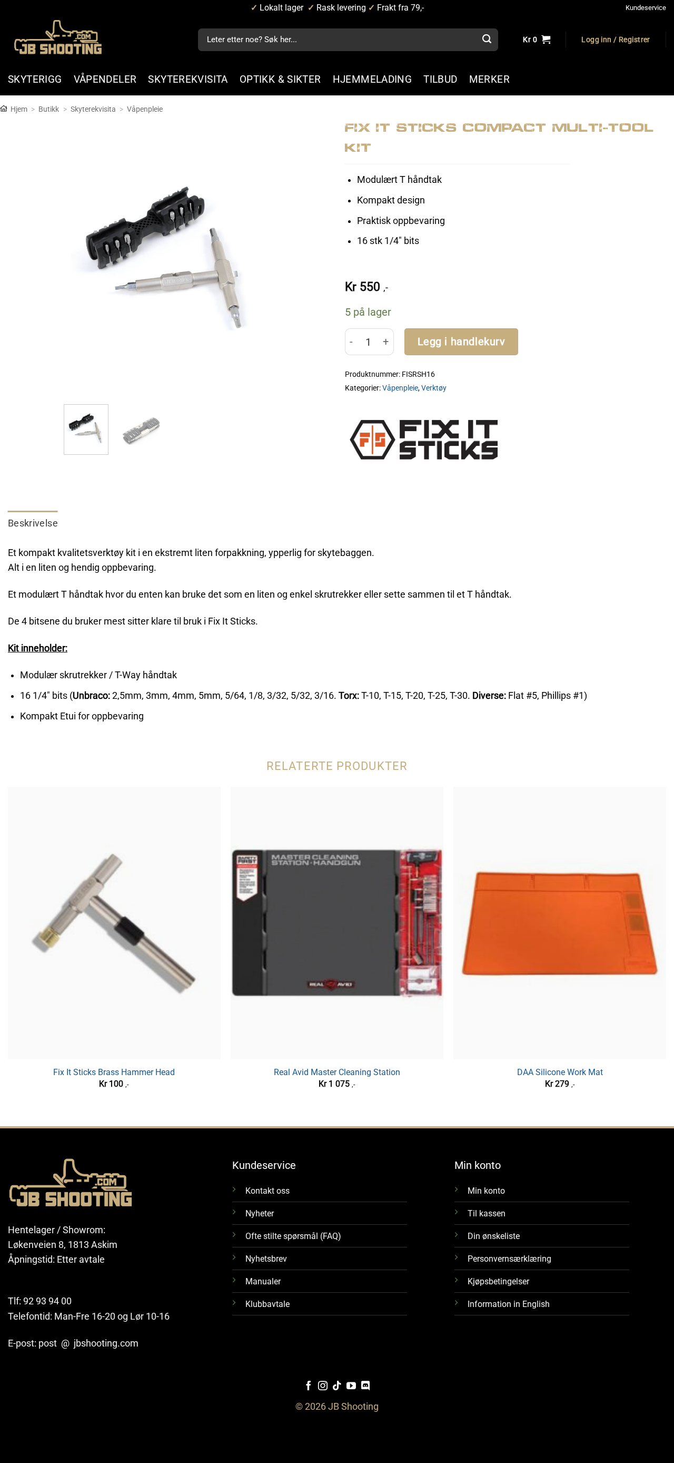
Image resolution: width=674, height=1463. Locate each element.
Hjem (19, 109)
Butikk (48, 109)
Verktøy (434, 388)
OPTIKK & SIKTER (280, 79)
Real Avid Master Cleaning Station (337, 1072)
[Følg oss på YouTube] (351, 1386)
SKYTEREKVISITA (187, 79)
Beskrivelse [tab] (33, 523)
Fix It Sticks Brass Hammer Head (114, 1072)
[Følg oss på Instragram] (323, 1386)
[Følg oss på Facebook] (308, 1386)
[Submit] (487, 40)
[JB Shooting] (68, 37)
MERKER (489, 79)
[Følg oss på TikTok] (337, 1386)
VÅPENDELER (105, 79)
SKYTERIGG (35, 79)
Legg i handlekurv (462, 342)
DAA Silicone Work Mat (560, 1072)
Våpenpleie (145, 109)
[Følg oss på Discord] (365, 1386)
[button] (616, 40)
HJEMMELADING (372, 79)
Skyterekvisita (93, 109)
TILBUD (440, 79)
